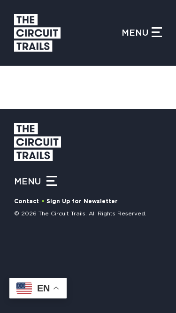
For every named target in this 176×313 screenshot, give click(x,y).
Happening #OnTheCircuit (67, 250)
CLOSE (158, 101)
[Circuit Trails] (68, 33)
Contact (26, 201)
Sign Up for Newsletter (82, 201)
